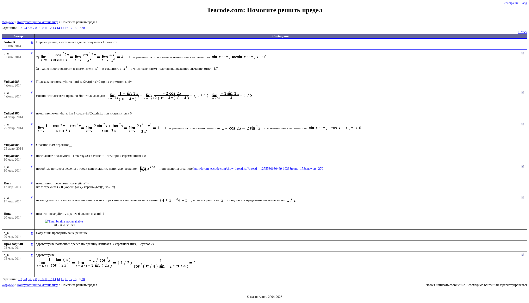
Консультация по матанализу (37, 22)
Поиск (522, 32)
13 (54, 28)
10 (42, 28)
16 (66, 28)
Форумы (8, 22)
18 (74, 28)
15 (62, 28)
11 (46, 28)
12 (50, 28)
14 (58, 28)
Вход (524, 3)
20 (83, 28)
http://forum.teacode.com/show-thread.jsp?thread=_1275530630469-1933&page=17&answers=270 (258, 168)
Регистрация (510, 3)
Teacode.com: (227, 10)
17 (70, 28)
